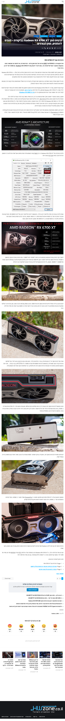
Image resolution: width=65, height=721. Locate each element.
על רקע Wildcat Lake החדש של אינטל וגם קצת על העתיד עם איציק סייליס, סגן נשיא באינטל (33, 664)
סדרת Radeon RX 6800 (27, 92)
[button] (62, 1)
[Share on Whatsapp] (50, 48)
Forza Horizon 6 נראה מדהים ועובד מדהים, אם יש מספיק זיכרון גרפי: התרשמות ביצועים (39, 603)
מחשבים (36, 36)
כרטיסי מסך (52, 36)
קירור (19, 361)
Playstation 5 (55, 112)
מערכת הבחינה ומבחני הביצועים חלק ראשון (44, 566)
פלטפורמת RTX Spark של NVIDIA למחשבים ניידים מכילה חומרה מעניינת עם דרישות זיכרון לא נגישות (35, 606)
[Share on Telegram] (47, 48)
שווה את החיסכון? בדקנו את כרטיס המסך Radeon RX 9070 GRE (45, 601)
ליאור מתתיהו (58, 52)
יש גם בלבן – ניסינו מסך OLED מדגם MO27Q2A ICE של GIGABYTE (44, 595)
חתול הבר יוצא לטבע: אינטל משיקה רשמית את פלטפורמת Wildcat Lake (20, 663)
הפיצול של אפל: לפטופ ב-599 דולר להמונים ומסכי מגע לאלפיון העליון (45, 662)
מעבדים (51, 155)
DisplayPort (28, 497)
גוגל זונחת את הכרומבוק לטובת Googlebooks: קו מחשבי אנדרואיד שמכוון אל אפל (58, 663)
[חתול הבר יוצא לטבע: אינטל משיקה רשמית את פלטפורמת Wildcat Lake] (20, 655)
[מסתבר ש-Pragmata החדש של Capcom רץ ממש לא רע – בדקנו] (7, 655)
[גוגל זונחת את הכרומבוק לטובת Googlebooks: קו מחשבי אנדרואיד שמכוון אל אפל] (57, 655)
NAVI (36, 153)
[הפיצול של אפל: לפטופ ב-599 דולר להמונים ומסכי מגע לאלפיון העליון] (44, 655)
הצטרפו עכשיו (32, 590)
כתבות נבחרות (44, 36)
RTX (20, 552)
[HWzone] (32, 1)
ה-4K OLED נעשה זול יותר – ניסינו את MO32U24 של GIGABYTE (45, 598)
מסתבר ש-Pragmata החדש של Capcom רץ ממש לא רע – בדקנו (8, 662)
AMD (45, 63)
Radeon (18, 66)
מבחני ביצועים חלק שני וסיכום (48, 569)
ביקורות (59, 36)
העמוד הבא (60, 574)
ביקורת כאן (28, 90)
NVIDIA (13, 552)
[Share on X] (52, 48)
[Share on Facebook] (55, 48)
